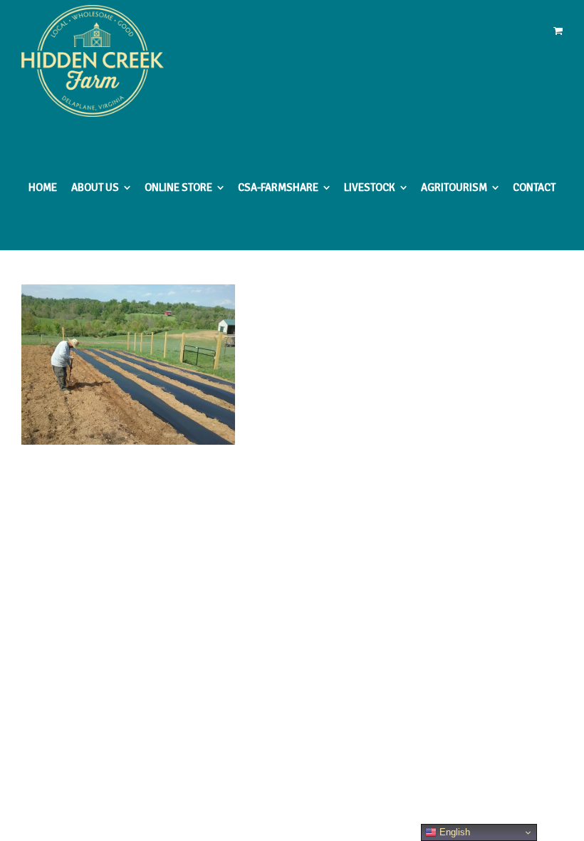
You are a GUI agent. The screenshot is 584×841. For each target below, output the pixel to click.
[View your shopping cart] (558, 31)
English (453, 832)
